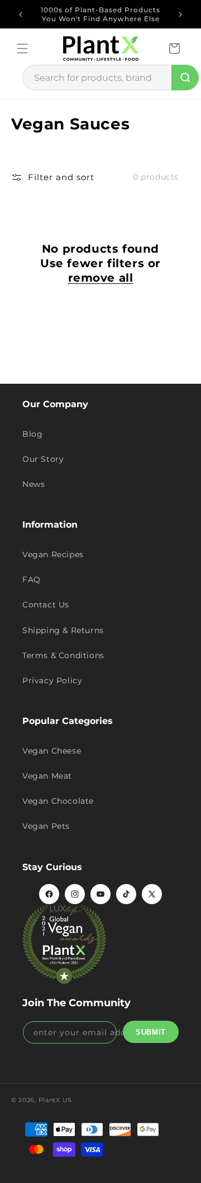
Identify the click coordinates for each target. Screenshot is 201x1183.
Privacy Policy (52, 680)
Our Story (43, 459)
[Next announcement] (180, 14)
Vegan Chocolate (58, 801)
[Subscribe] (151, 1032)
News (33, 484)
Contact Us (45, 605)
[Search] (185, 77)
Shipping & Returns (63, 630)
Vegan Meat (47, 776)
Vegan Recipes (53, 554)
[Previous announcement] (20, 14)
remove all (100, 277)
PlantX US (55, 1100)
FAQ (31, 579)
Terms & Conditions (63, 655)
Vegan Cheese (51, 751)
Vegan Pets (46, 826)
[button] (22, 48)
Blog (32, 434)
